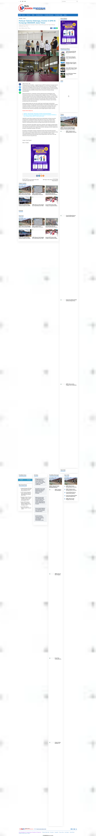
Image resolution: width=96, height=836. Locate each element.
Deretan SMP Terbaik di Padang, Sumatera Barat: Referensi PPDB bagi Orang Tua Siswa (71, 69)
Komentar (28, 479)
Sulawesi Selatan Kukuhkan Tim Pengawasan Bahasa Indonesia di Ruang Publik (58, 743)
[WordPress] (39, 176)
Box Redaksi (67, 832)
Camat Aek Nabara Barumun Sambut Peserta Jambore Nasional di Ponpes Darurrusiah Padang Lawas (51, 194)
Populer (21, 479)
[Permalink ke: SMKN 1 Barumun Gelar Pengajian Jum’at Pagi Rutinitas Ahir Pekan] (38, 200)
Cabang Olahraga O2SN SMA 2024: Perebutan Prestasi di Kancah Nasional (71, 52)
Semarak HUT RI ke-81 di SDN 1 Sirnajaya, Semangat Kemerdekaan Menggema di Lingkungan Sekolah (52, 205)
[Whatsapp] (57, 28)
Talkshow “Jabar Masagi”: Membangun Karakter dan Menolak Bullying (37, 113)
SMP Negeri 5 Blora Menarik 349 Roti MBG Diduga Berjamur (50, 179)
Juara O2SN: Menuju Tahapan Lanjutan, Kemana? (71, 74)
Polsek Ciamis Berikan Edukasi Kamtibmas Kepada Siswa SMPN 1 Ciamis (25, 205)
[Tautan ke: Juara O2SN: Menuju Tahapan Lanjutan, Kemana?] (62, 75)
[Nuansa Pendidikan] (32, 8)
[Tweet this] (53, 28)
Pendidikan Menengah (24, 28)
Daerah (20, 28)
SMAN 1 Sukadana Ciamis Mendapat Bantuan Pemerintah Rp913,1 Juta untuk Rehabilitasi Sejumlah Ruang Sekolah (37, 194)
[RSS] (43, 176)
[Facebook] (37, 176)
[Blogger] (41, 176)
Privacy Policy (61, 832)
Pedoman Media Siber (45, 832)
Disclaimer (52, 832)
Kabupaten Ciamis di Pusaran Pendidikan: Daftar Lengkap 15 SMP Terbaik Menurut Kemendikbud (71, 63)
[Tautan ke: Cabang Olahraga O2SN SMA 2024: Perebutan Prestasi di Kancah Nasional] (62, 53)
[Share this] (51, 28)
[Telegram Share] (55, 28)
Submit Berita (72, 832)
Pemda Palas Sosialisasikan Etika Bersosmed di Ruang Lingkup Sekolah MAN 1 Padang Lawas (58, 659)
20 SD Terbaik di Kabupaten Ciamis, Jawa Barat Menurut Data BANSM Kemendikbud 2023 (71, 58)
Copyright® (56, 832)
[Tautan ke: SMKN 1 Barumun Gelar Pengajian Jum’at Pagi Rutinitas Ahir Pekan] (62, 425)
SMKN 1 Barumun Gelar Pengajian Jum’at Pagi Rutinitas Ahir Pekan (38, 205)
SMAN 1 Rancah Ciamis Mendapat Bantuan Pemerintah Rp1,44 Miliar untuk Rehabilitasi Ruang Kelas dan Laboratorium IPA (25, 194)
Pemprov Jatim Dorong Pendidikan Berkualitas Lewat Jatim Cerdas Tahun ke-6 (30, 179)
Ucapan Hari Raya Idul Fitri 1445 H (24, 833)
